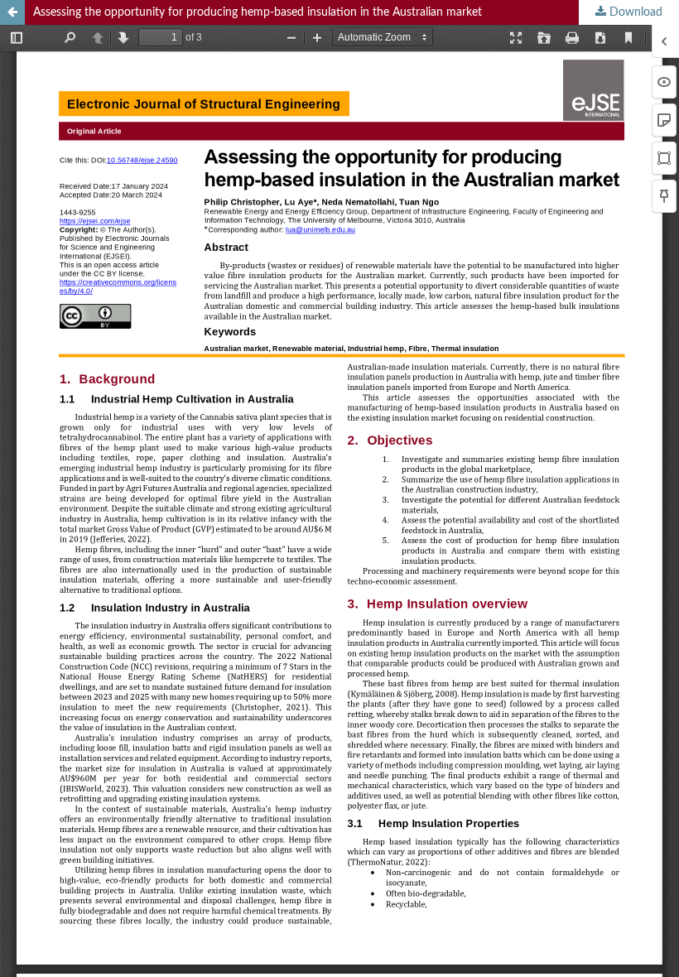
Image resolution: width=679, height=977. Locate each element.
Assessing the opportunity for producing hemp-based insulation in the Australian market (257, 12)
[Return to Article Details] (12, 12)
